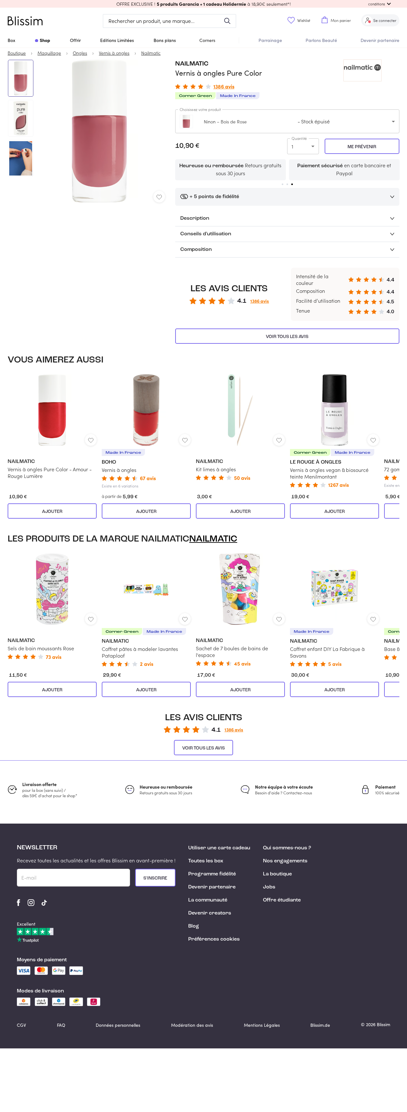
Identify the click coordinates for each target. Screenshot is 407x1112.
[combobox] (287, 121)
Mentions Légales (262, 1025)
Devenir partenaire (380, 40)
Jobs (269, 887)
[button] (203, 4)
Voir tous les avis (287, 337)
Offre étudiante (282, 900)
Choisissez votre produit (200, 109)
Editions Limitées (117, 40)
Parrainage (270, 40)
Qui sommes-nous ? (287, 848)
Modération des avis (192, 1025)
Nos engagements (285, 861)
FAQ (61, 1025)
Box (11, 40)
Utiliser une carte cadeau (219, 848)
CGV (21, 1025)
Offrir (75, 40)
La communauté (207, 900)
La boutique (277, 874)
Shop (45, 40)
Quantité (299, 138)
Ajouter (52, 511)
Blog (193, 926)
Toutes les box (205, 861)
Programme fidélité (212, 874)
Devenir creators (209, 913)
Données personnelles (118, 1025)
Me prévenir (362, 147)
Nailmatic (191, 64)
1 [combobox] (292, 146)
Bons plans (165, 40)
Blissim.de (320, 1025)
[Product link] (52, 426)
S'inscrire (155, 878)
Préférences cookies (214, 939)
